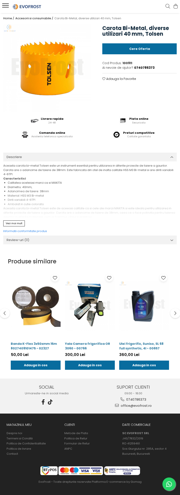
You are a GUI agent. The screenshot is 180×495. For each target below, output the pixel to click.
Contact (12, 454)
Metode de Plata (76, 433)
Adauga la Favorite (120, 79)
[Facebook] (43, 402)
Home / (9, 18)
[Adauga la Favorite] (55, 278)
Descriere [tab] (14, 157)
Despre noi (14, 433)
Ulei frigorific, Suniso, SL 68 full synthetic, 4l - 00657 (141, 346)
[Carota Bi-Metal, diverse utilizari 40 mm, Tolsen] (47, 68)
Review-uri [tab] (18, 240)
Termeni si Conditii (20, 438)
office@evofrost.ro (136, 405)
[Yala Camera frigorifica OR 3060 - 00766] (90, 305)
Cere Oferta (139, 49)
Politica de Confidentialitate (26, 444)
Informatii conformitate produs (25, 231)
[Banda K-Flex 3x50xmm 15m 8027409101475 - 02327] (36, 305)
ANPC (68, 449)
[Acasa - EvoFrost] (29, 6)
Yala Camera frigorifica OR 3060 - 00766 (87, 346)
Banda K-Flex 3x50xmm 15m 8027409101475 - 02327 (34, 346)
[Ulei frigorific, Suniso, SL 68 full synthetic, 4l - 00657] (144, 305)
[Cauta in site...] (168, 6)
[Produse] (6, 7)
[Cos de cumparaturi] (175, 6)
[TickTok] (50, 402)
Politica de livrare (19, 449)
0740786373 (135, 399)
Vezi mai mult (14, 223)
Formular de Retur (77, 444)
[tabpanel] (47, 68)
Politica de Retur (75, 438)
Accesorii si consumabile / (34, 18)
